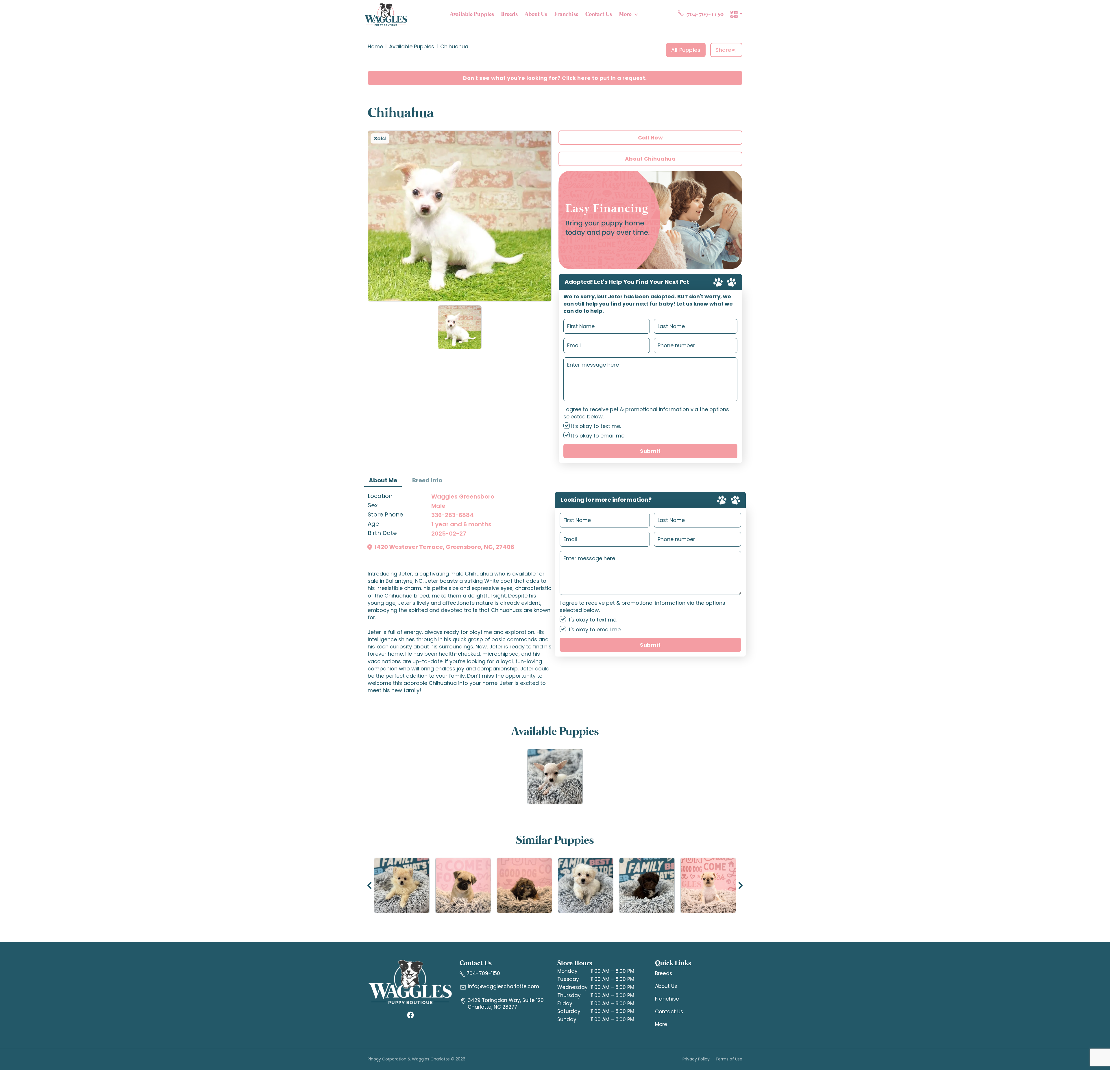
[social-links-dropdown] (736, 14)
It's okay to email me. (597, 435)
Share (723, 50)
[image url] (385, 14)
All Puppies (685, 50)
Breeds (509, 14)
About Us (536, 14)
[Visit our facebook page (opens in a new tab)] (410, 1014)
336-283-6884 (452, 515)
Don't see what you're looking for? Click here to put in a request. (555, 78)
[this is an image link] (410, 981)
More (625, 14)
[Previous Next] (555, 885)
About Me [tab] (383, 480)
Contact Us (598, 14)
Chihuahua (454, 46)
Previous (369, 885)
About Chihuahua (650, 158)
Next (740, 885)
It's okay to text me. (595, 426)
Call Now (650, 137)
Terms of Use (728, 1059)
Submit (650, 451)
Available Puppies (472, 14)
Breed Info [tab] (427, 480)
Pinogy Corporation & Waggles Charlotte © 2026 (416, 1059)
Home (375, 46)
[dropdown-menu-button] (636, 14)
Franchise (566, 14)
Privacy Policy (696, 1059)
